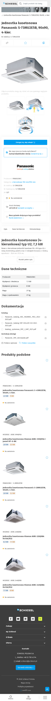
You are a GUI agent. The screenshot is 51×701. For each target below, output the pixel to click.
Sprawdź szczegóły (25, 208)
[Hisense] (33, 619)
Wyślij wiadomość (16, 218)
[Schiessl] (8, 3)
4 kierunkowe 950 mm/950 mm (23, 182)
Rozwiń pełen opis (25, 260)
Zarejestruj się (36, 154)
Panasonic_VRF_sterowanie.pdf (16, 338)
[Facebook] (11, 619)
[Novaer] (40, 619)
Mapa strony (25, 683)
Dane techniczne (18, 229)
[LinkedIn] (25, 619)
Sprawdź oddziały (25, 667)
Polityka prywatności (25, 687)
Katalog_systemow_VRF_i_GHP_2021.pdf (20, 329)
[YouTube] (18, 619)
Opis (5, 229)
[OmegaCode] (25, 690)
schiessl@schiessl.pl (29, 661)
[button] (45, 697)
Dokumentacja (35, 229)
